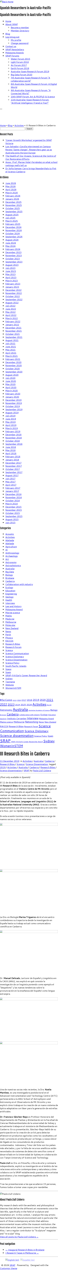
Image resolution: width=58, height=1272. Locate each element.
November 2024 (13, 230)
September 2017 (13, 472)
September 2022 (13, 299)
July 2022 (10, 305)
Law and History (13, 606)
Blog (7, 33)
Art (7, 559)
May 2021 (10, 349)
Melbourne (10, 621)
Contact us (10, 46)
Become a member (20, 27)
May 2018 (10, 450)
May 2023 (10, 274)
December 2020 (13, 362)
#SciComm (6, 700)
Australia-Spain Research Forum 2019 (30, 71)
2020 (43, 700)
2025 (23, 704)
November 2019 (13, 403)
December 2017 (13, 462)
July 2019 (10, 415)
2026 (29, 704)
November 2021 (13, 330)
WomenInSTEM (13, 687)
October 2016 (12, 500)
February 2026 (12, 195)
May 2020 (10, 384)
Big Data (9, 571)
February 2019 (12, 431)
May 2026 (10, 186)
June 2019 (10, 418)
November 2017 (13, 465)
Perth (8, 634)
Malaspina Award (14, 609)
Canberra (10, 581)
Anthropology (12, 552)
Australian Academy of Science (39, 710)
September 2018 (13, 443)
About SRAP (11, 24)
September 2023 (13, 261)
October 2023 (12, 258)
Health (8, 600)
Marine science (12, 612)
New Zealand (11, 628)
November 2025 (13, 205)
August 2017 (11, 475)
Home (8, 21)
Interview (10, 603)
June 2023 (10, 271)
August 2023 (11, 264)
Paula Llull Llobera (42, 770)
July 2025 (10, 217)
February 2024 (12, 249)
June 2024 (10, 242)
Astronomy (10, 562)
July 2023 (10, 268)
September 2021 (13, 337)
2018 (29, 700)
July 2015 (10, 522)
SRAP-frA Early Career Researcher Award (26, 675)
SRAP (5, 740)
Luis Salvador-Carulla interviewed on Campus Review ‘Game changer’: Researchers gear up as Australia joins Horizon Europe (28, 149)
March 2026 (11, 192)
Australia (9, 568)
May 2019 (10, 421)
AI (6, 549)
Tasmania (10, 681)
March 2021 (11, 356)
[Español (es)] (27, 1259)
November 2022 (13, 293)
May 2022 (10, 312)
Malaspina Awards (14, 52)
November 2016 (13, 497)
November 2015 (13, 509)
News (8, 631)
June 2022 (10, 308)
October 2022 (12, 296)
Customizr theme (8, 1268)
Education (10, 590)
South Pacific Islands (15, 665)
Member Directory (20, 30)
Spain (8, 672)
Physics (9, 637)
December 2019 (13, 400)
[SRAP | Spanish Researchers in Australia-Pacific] (6, 1)
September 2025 (13, 211)
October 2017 (12, 469)
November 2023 (13, 255)
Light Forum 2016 (20, 62)
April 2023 (10, 277)
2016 (19, 700)
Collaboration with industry (19, 584)
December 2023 (13, 252)
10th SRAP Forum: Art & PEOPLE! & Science (33, 96)
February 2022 (12, 321)
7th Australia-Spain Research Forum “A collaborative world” (30, 79)
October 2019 (12, 406)
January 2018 (12, 459)
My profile (16, 40)
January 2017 (12, 491)
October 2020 (12, 368)
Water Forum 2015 (20, 58)
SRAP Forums (12, 55)
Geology (9, 596)
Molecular (10, 625)
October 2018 (12, 440)
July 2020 (10, 378)
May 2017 (10, 481)
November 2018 (13, 437)
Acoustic (9, 534)
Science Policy (12, 662)
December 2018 (13, 434)
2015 (15, 700)
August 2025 (11, 214)
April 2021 (10, 352)
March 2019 (11, 428)
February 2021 (12, 359)
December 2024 (13, 227)
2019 (36, 700)
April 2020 (10, 387)
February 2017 (12, 487)
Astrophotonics (13, 565)
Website (9, 684)
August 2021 (11, 340)
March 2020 (11, 390)
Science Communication (17, 653)
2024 (17, 704)
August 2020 (11, 374)
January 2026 (12, 198)
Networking (31, 722)
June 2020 (10, 381)
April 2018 (10, 453)
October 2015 (12, 513)
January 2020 (12, 396)
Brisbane (9, 578)
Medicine (9, 618)
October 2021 (12, 334)
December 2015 (13, 506)
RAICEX (9, 640)
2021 (49, 700)
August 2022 (11, 302)
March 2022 (11, 318)
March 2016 (11, 503)
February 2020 (12, 393)
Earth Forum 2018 (20, 68)
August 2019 (11, 412)
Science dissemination (17, 735)
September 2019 (13, 409)
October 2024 (12, 233)
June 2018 (10, 447)
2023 (11, 704)
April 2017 (10, 484)
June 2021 (10, 346)
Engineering (11, 593)
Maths (8, 615)
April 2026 (10, 189)
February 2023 (12, 283)
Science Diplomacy (14, 656)
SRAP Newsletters (14, 49)
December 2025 (13, 202)
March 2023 (11, 280)
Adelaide (9, 540)
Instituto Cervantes (16, 718)
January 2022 (12, 324)
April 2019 (10, 425)
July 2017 (10, 478)
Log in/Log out (12, 36)
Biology (9, 574)
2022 (3, 704)
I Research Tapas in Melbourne (22, 1252)
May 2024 (10, 246)
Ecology (9, 587)
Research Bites (12, 643)
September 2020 (13, 371)
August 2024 (11, 239)
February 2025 (12, 224)
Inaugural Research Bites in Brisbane (24, 1249)
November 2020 (13, 365)
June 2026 (10, 183)
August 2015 (11, 519)
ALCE (49, 705)
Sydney (9, 678)
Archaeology (11, 556)
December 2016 (13, 494)
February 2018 (12, 456)
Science (9, 650)
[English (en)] (12, 1259)
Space (8, 669)
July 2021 (10, 343)
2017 (23, 700)
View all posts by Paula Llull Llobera (19, 1236)
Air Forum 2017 (19, 65)
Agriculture (11, 546)
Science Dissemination (16, 659)
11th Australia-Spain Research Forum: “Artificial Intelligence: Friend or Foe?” (30, 101)
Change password (19, 43)
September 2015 (13, 516)
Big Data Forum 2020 (21, 74)
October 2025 (12, 208)
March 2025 (11, 220)
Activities (19, 125)
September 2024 (13, 236)
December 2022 (13, 290)
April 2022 (10, 315)
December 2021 (13, 327)
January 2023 (12, 286)
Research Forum (13, 647)
